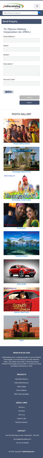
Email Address (9, 36)
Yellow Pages (21, 386)
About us (21, 407)
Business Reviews (22, 422)
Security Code (9, 79)
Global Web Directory (21, 383)
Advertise (21, 411)
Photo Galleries (21, 390)
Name (6, 46)
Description (8, 64)
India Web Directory (21, 379)
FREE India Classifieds (21, 394)
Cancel (29, 97)
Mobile (6, 55)
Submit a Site (21, 418)
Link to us (21, 415)
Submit (29, 102)
